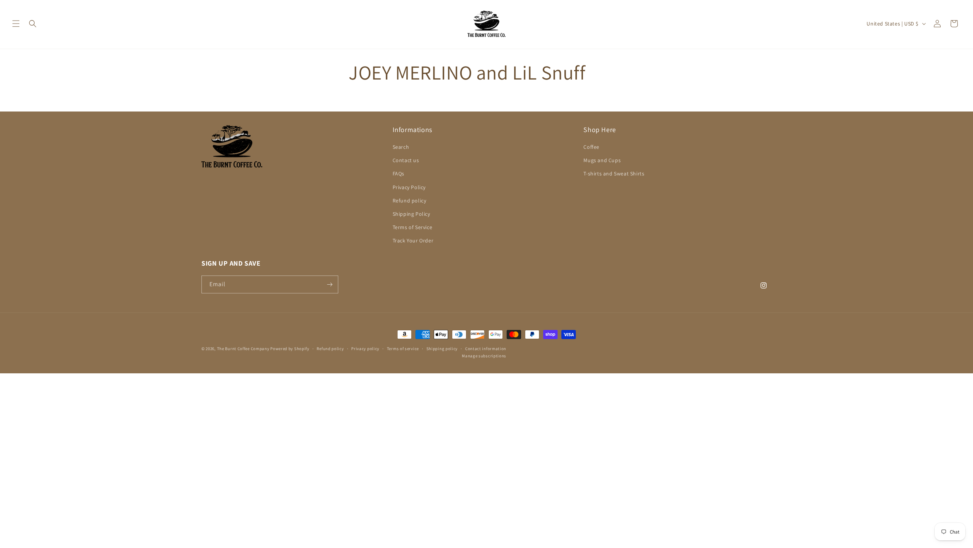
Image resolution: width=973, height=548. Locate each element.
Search (401, 146)
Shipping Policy (411, 213)
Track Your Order (413, 240)
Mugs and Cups (602, 160)
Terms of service (403, 348)
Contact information (485, 348)
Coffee (591, 146)
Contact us (406, 160)
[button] (16, 23)
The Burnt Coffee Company (243, 348)
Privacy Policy (409, 187)
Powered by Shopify (289, 348)
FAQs (398, 173)
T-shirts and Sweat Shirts (613, 173)
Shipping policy (442, 348)
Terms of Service (413, 227)
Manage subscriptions (484, 355)
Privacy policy (365, 348)
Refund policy (409, 200)
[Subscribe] (329, 284)
